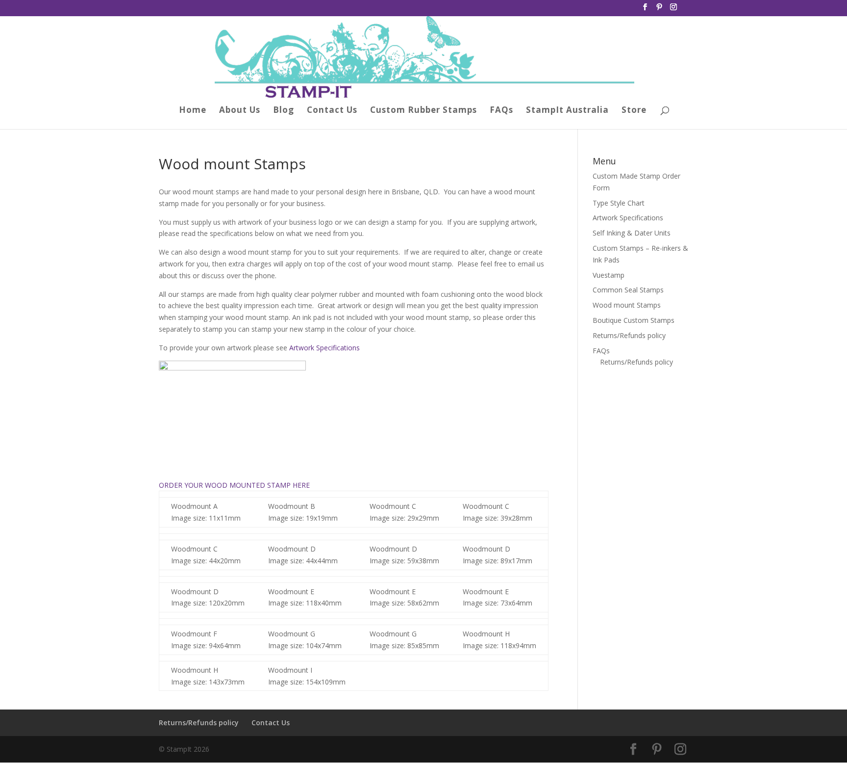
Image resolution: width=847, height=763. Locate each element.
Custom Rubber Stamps (423, 110)
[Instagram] (673, 9)
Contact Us (332, 110)
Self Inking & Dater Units (632, 232)
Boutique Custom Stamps (633, 320)
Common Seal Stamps (628, 289)
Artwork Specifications (324, 347)
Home (192, 110)
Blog (283, 110)
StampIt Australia (567, 110)
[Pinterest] (659, 9)
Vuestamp (608, 275)
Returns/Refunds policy (629, 335)
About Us (239, 110)
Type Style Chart (619, 203)
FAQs (501, 110)
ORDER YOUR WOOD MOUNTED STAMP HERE (234, 485)
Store (634, 110)
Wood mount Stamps (627, 305)
